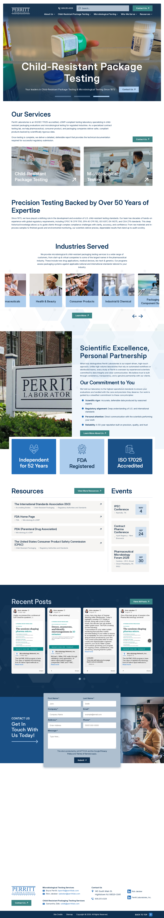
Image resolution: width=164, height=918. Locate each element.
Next (140, 316)
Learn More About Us (94, 433)
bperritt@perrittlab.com (68, 891)
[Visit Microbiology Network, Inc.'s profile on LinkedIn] (17, 654)
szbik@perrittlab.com (70, 904)
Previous (134, 316)
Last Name (88, 698)
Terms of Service (84, 754)
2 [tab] (82, 96)
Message (53, 731)
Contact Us (141, 8)
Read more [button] (19, 664)
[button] (149, 640)
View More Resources (88, 491)
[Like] (14, 671)
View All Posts (140, 601)
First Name (53, 698)
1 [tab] (63, 96)
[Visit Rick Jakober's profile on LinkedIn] (15, 611)
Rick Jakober (137, 891)
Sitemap (69, 914)
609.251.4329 (67, 8)
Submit (81, 760)
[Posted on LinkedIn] (42, 611)
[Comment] (17, 671)
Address (52, 720)
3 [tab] (101, 96)
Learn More (81, 315)
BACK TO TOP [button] (141, 915)
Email (86, 709)
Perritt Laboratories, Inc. (141, 897)
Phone (86, 720)
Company (53, 709)
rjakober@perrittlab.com (69, 894)
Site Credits (58, 914)
